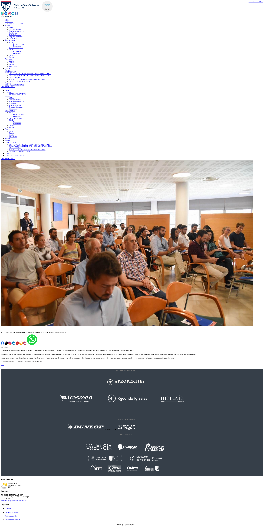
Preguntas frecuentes (15, 107)
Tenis (11, 112)
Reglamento (17, 116)
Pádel (11, 120)
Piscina (11, 127)
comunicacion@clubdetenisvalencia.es (13, 500)
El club (7, 96)
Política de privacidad (12, 512)
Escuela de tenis (18, 114)
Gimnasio (12, 125)
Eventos (7, 140)
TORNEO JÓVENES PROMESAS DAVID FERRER (27, 150)
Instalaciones (13, 103)
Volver (3, 365)
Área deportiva (10, 111)
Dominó (11, 135)
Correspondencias (15, 99)
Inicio (7, 90)
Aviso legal (8, 508)
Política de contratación (12, 520)
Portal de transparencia (16, 101)
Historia (11, 98)
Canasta (11, 133)
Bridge (11, 131)
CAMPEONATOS (11, 142)
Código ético (13, 109)
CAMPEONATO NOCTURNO (20, 151)
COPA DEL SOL (15, 148)
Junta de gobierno (15, 105)
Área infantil (13, 137)
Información (17, 122)
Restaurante (9, 92)
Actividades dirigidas (16, 118)
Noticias (7, 138)
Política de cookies (11, 516)
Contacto (8, 153)
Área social (8, 129)
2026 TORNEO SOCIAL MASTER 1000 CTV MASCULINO (30, 144)
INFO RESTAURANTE (17, 94)
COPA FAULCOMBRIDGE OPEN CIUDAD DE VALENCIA (30, 146)
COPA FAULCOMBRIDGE (14, 155)
